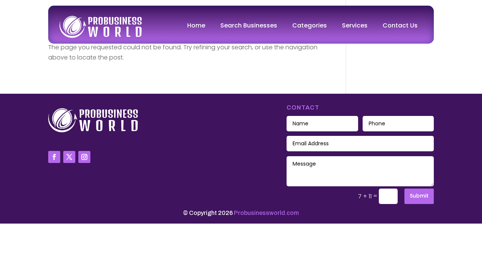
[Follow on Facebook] (54, 157)
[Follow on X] (69, 157)
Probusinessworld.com (266, 213)
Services (355, 25)
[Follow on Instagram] (84, 157)
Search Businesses (248, 25)
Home (196, 25)
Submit (419, 195)
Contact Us (400, 25)
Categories (309, 25)
